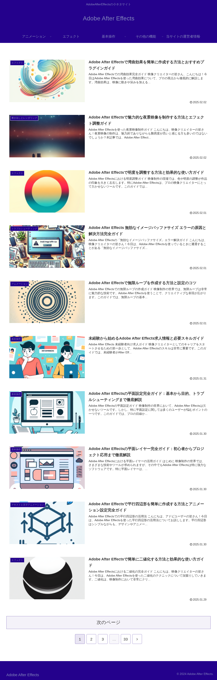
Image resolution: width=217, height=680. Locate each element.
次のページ (109, 622)
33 (126, 639)
